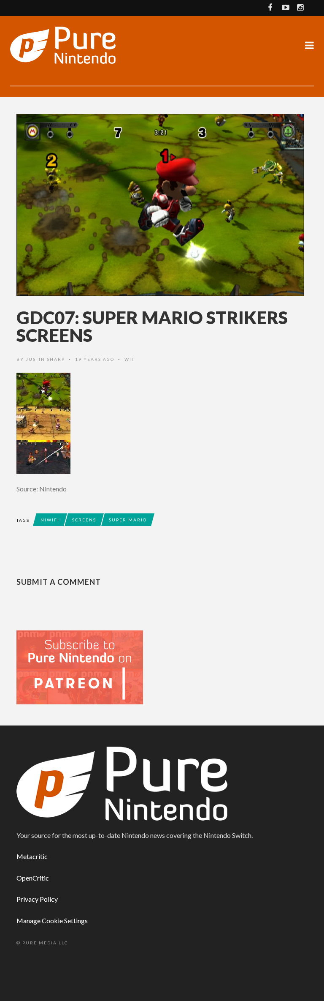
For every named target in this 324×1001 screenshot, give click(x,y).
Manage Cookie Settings (52, 920)
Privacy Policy (37, 899)
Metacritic (32, 856)
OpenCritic (32, 878)
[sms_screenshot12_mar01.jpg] (162, 457)
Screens (84, 519)
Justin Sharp (45, 359)
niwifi (49, 519)
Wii (129, 359)
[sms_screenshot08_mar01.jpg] (162, 389)
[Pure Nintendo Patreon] (79, 666)
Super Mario (128, 519)
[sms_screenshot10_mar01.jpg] (162, 423)
